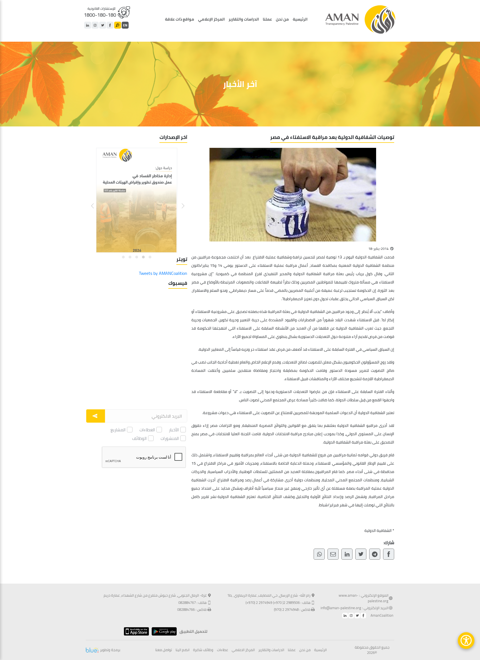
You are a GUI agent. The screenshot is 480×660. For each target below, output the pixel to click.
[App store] (135, 631)
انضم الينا (182, 650)
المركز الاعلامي (243, 650)
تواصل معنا (163, 650)
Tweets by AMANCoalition (163, 273)
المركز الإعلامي (211, 19)
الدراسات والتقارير (244, 19)
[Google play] (163, 631)
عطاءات (222, 650)
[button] (179, 202)
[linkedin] (87, 25)
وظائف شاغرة (203, 650)
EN (125, 25)
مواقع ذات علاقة (179, 19)
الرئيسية (300, 19)
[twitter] (102, 25)
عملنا (267, 19)
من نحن (282, 19)
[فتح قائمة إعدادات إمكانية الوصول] (466, 640)
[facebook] (110, 25)
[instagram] (95, 25)
